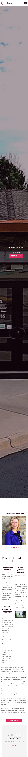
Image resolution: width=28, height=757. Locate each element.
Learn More (14, 745)
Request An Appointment (14, 720)
